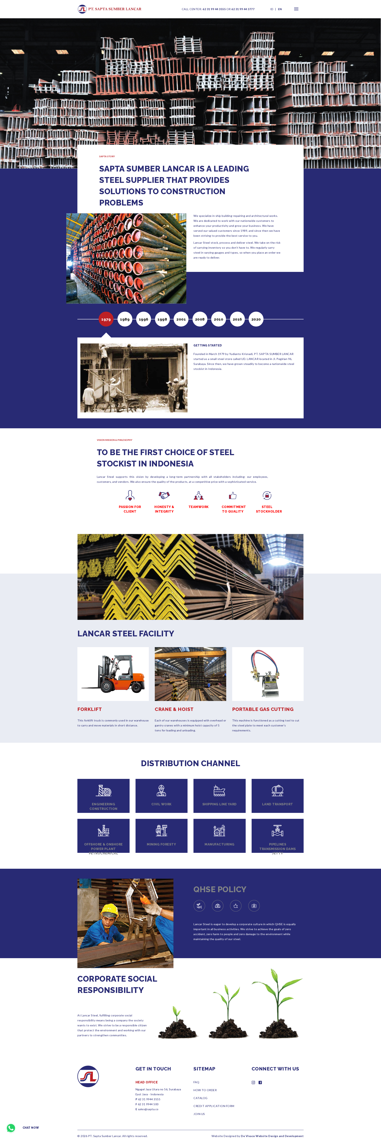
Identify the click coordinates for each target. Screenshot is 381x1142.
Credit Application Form (213, 1106)
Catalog (200, 1098)
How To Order (205, 1090)
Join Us (199, 1114)
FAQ (196, 1082)
